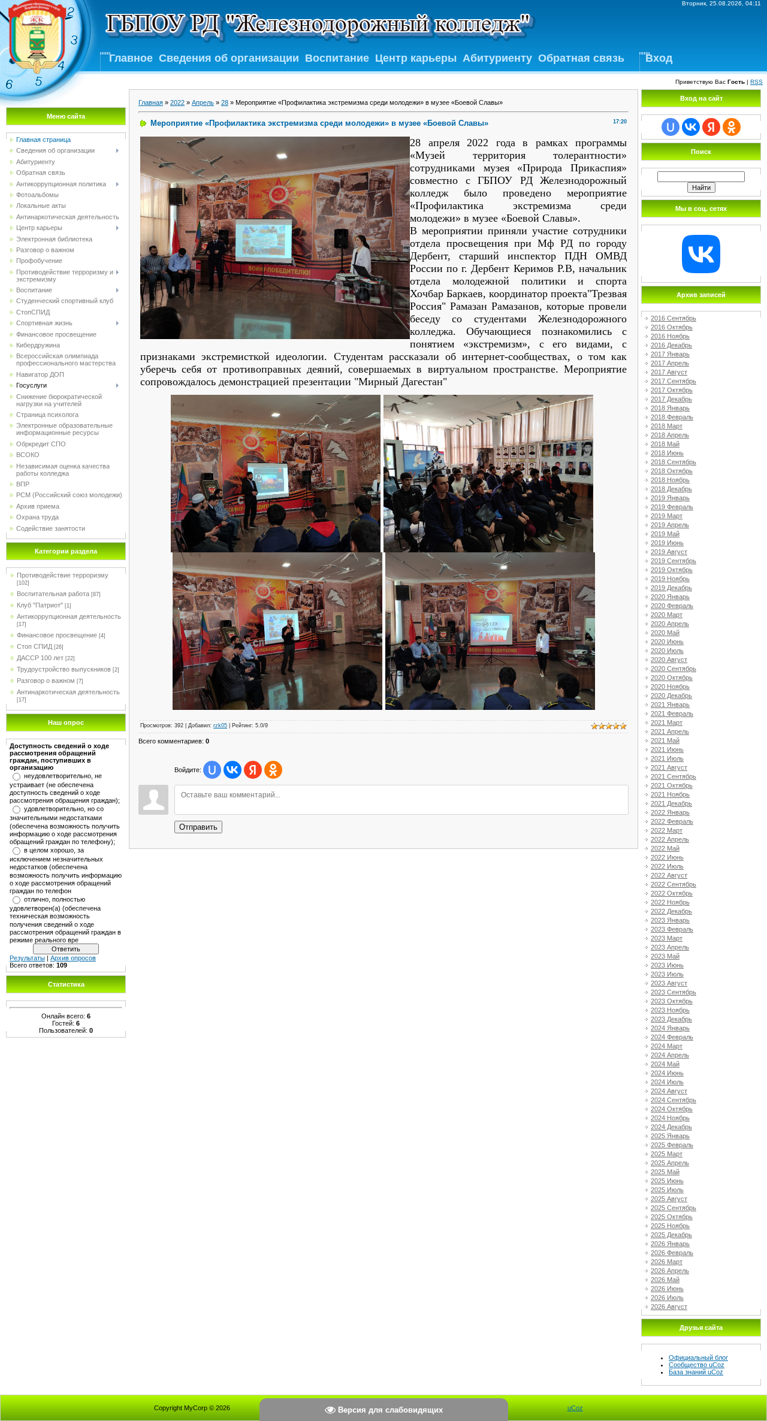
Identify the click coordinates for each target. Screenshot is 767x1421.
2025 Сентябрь (673, 1207)
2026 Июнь (667, 1288)
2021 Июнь (667, 749)
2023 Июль (667, 974)
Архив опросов (73, 958)
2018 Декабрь (671, 488)
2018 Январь (670, 408)
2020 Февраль (672, 605)
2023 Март (667, 938)
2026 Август (669, 1306)
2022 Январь (670, 812)
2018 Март (667, 426)
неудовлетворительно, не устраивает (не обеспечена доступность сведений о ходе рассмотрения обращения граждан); (65, 788)
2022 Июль (667, 866)
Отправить (198, 827)
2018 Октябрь (672, 470)
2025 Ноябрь (670, 1225)
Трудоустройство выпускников (64, 669)
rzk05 (220, 725)
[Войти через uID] (212, 770)
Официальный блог (698, 1357)
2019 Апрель (670, 524)
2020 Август (669, 659)
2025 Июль (667, 1189)
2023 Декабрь (671, 1019)
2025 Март (667, 1153)
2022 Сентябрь (673, 884)
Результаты (27, 958)
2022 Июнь (667, 857)
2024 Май (665, 1064)
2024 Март (667, 1046)
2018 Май (665, 444)
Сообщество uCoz (696, 1364)
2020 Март (667, 614)
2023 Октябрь (672, 1001)
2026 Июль (667, 1297)
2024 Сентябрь (673, 1099)
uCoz (575, 1407)
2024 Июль (667, 1082)
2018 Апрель (670, 435)
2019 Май (665, 533)
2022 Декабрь (671, 911)
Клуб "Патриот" (40, 605)
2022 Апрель (670, 839)
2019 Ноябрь (670, 578)
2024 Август (669, 1091)
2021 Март (667, 722)
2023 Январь (670, 920)
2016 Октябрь (672, 327)
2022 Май (665, 848)
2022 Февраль (672, 821)
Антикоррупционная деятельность (69, 616)
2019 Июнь (667, 542)
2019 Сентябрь (673, 560)
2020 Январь (670, 596)
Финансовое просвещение (57, 635)
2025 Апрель (670, 1162)
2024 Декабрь (671, 1126)
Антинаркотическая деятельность (68, 692)
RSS (756, 81)
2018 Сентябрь (673, 461)
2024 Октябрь (672, 1108)
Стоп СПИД (34, 646)
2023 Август (669, 983)
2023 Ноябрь (670, 1010)
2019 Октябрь (672, 569)
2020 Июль (667, 650)
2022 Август (669, 875)
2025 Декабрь (671, 1234)
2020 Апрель (670, 623)
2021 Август (669, 767)
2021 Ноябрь (670, 794)
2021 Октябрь (672, 785)
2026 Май (665, 1279)
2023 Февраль (672, 929)
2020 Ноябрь (670, 686)
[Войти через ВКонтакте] (232, 770)
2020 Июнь (667, 641)
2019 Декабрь (671, 587)
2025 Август (669, 1198)
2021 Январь (670, 704)
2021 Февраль (672, 713)
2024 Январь (670, 1028)
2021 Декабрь (671, 803)
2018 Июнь (667, 452)
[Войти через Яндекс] (253, 770)
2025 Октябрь (672, 1216)
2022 (177, 102)
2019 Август (669, 551)
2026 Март (667, 1261)
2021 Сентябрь (673, 776)
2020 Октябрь (672, 677)
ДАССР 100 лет (40, 657)
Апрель (203, 102)
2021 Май (665, 740)
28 (224, 102)
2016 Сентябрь (673, 318)
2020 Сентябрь (673, 668)
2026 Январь (670, 1243)
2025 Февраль (672, 1144)
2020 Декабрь (671, 695)
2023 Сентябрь (673, 992)
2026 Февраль (672, 1252)
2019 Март (667, 515)
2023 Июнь (667, 965)
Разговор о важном (46, 680)
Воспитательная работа (53, 593)
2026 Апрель (670, 1270)
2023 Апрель (670, 947)
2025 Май (665, 1171)
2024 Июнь (667, 1073)
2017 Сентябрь (673, 381)
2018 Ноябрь (670, 479)
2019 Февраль (672, 506)
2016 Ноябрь (670, 336)
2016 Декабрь (671, 345)
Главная (150, 102)
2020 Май (665, 632)
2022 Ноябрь (670, 902)
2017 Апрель (670, 363)
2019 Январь (670, 497)
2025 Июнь (667, 1180)
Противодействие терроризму (62, 575)
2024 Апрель (670, 1055)
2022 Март (667, 830)
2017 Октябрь (672, 390)
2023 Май (665, 956)
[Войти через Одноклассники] (273, 770)
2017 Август (669, 372)
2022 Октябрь (672, 893)
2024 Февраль (672, 1037)
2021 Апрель (670, 731)
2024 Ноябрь (670, 1117)
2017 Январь (670, 354)
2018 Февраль (672, 417)
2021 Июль (667, 758)
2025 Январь (670, 1135)
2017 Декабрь (671, 399)
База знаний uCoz (696, 1371)
